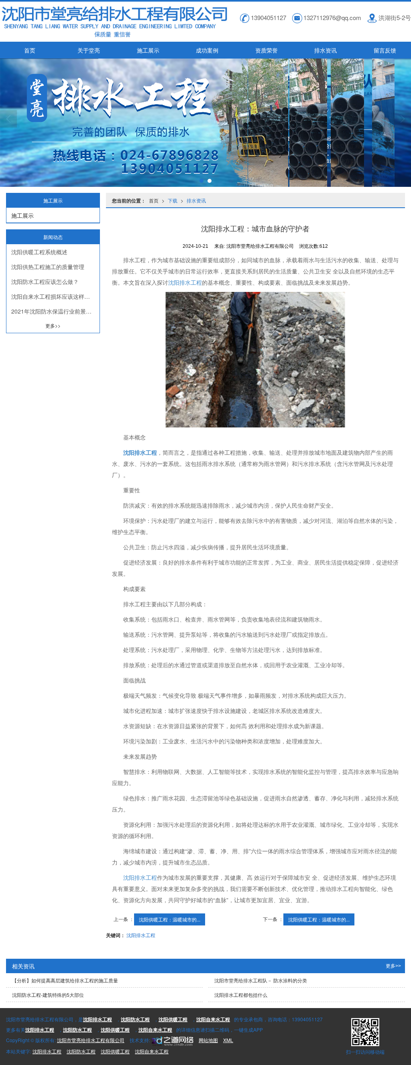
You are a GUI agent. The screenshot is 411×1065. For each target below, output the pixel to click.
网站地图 (208, 1040)
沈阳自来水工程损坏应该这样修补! (54, 296)
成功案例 (207, 50)
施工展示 (148, 50)
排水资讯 (325, 50)
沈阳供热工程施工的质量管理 (47, 267)
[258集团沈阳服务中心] (171, 1040)
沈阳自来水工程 (152, 1051)
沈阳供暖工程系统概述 (39, 252)
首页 (29, 50)
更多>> (53, 325)
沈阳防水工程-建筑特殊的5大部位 (48, 994)
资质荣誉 (266, 50)
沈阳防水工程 (81, 1051)
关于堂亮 (88, 50)
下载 (172, 200)
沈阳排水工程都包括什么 (240, 994)
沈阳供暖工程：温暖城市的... (169, 919)
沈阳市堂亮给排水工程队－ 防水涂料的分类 (260, 980)
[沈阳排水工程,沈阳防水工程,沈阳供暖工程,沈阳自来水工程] (205, 123)
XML (228, 1040)
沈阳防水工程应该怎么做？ (45, 281)
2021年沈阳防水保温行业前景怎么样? (55, 311)
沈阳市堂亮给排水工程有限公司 (90, 1040)
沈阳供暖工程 (115, 1051)
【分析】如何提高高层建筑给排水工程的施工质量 (65, 980)
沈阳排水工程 (185, 282)
